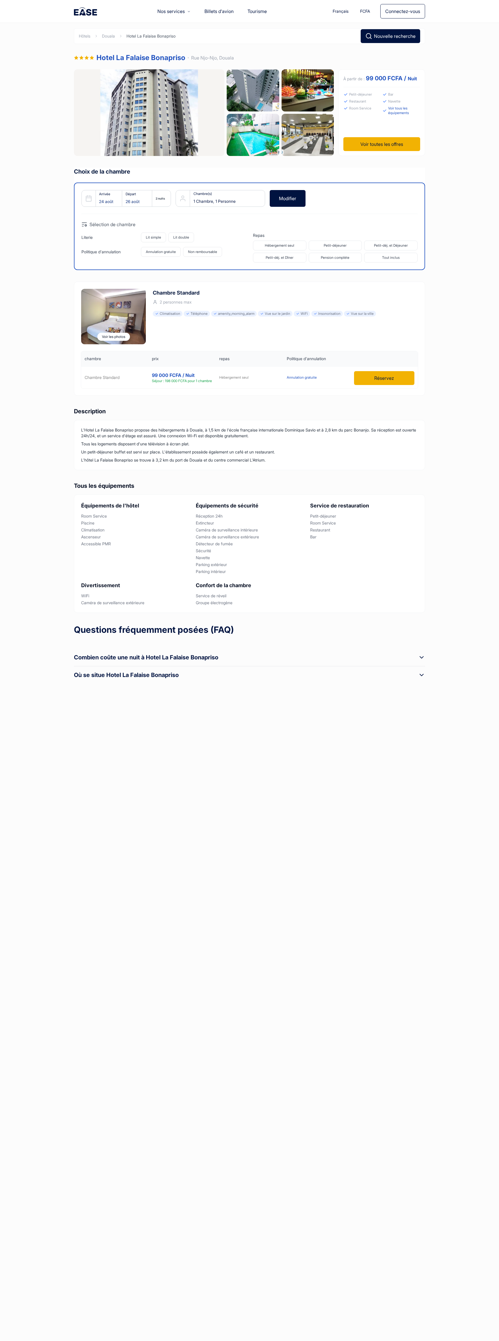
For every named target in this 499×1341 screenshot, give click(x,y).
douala (108, 36)
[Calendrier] (124, 198)
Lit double (181, 237)
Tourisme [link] (257, 11)
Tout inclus (391, 257)
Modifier (287, 198)
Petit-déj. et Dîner (279, 257)
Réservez (384, 378)
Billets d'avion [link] (219, 11)
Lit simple (153, 237)
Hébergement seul (279, 245)
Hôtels (84, 36)
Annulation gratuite (161, 252)
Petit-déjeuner (335, 245)
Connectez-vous (402, 11)
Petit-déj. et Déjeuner (391, 245)
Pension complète (335, 257)
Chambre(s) (202, 193)
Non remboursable (202, 252)
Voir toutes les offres (381, 144)
